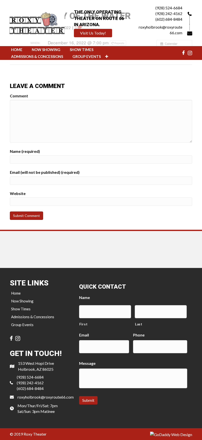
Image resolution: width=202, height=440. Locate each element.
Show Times (21, 309)
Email (84, 335)
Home (16, 293)
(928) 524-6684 (168, 7)
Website (18, 193)
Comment (19, 95)
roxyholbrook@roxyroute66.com (45, 397)
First (83, 324)
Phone (139, 335)
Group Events (22, 324)
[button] (93, 33)
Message (87, 363)
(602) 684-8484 (168, 19)
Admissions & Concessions (32, 317)
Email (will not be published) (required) (45, 172)
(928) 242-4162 (168, 13)
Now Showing (22, 301)
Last (138, 324)
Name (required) (25, 151)
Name (84, 297)
